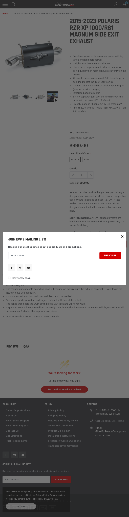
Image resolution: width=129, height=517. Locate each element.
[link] (11, 267)
